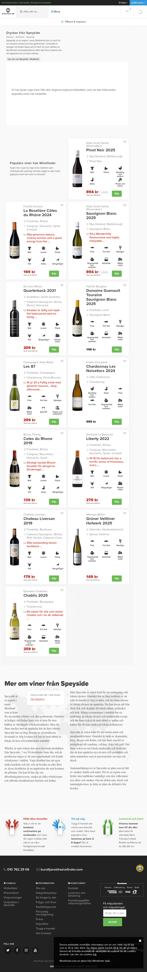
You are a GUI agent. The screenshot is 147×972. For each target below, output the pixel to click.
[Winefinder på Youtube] (35, 950)
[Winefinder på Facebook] (17, 950)
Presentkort (11, 893)
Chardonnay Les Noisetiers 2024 (101, 368)
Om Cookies (43, 933)
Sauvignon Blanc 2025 (101, 215)
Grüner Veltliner (99, 534)
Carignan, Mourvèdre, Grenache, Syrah (40, 455)
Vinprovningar (13, 897)
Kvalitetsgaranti (46, 907)
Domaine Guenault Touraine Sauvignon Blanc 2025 (103, 297)
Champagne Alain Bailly (38, 362)
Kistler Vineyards (96, 362)
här (94, 954)
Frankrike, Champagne (41, 373)
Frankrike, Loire (99, 310)
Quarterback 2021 (39, 290)
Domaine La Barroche (99, 434)
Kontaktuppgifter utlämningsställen (79, 902)
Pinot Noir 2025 (100, 150)
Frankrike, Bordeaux (39, 529)
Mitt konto (138, 2)
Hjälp (123, 2)
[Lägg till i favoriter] (126, 141)
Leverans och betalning (76, 894)
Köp (117, 193)
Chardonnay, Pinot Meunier (44, 377)
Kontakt (73, 888)
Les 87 (29, 366)
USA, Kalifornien (99, 377)
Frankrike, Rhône (37, 221)
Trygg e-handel (45, 928)
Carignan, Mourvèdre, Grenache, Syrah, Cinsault (105, 451)
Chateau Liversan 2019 (39, 521)
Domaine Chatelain (35, 591)
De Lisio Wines (32, 286)
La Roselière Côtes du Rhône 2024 (40, 212)
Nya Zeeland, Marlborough (106, 156)
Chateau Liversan (34, 514)
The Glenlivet (37, 699)
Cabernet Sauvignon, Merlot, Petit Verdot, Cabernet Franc (45, 536)
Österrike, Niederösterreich (106, 529)
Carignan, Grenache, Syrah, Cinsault (44, 227)
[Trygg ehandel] (139, 871)
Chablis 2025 (35, 595)
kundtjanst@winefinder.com (61, 869)
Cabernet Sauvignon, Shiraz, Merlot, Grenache (44, 303)
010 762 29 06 (17, 869)
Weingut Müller (95, 514)
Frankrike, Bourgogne (40, 602)
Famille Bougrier (96, 286)
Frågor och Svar (46, 902)
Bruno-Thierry (32, 434)
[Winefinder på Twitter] (7, 950)
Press (39, 919)
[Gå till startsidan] (8, 11)
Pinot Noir (95, 161)
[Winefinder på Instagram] (26, 950)
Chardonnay (97, 382)
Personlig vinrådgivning (44, 913)
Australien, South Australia (43, 297)
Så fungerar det (46, 897)
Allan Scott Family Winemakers (97, 144)
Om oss (41, 888)
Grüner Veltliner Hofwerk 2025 (100, 521)
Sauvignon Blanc (99, 229)
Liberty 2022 (97, 439)
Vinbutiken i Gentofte (11, 903)
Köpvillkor (42, 924)
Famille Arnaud (32, 206)
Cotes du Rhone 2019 (37, 441)
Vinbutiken (10, 888)
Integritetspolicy (46, 893)
